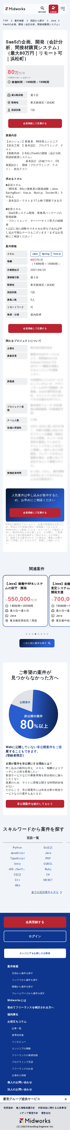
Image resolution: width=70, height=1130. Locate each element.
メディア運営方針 (28, 1113)
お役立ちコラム (17, 1021)
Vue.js (57, 254)
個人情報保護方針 (25, 1108)
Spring (45, 254)
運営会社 (46, 1113)
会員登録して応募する (35, 123)
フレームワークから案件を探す (28, 993)
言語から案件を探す (22, 973)
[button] (26, 634)
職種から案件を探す (22, 986)
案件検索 (12, 966)
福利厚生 (12, 1014)
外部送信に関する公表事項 (52, 1108)
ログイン (35, 936)
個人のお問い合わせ (19, 1082)
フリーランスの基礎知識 (25, 1055)
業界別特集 (18, 1035)
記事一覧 (16, 1028)
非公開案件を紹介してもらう (35, 803)
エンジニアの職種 (21, 1048)
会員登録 (53, 12)
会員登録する (35, 922)
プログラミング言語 (22, 1062)
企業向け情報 (19, 1075)
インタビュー (19, 1042)
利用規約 (8, 1108)
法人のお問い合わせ (19, 1089)
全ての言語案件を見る (45, 892)
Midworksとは (16, 1000)
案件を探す (42, 12)
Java (35, 254)
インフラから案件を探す (25, 980)
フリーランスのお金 (22, 1068)
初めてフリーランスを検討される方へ (30, 1007)
